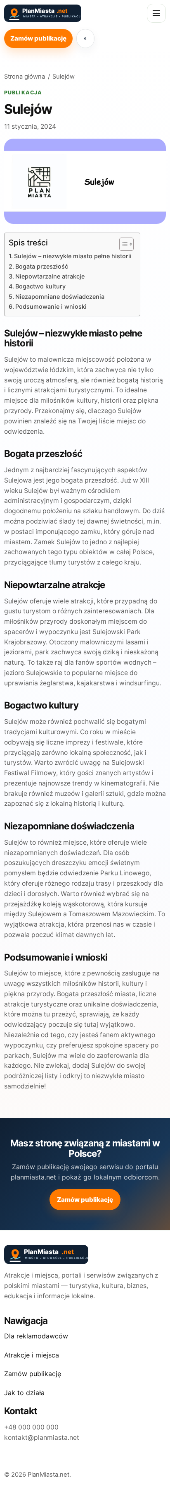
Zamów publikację (38, 38)
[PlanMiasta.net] (57, 13)
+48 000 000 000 (31, 1427)
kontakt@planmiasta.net (41, 1437)
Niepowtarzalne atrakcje (50, 276)
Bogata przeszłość (41, 266)
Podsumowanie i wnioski (51, 306)
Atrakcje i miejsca (31, 1355)
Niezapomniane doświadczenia (59, 296)
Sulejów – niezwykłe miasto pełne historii (73, 255)
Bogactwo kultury (40, 286)
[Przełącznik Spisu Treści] (122, 244)
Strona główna (24, 76)
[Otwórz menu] (156, 13)
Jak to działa (24, 1392)
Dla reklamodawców (36, 1336)
